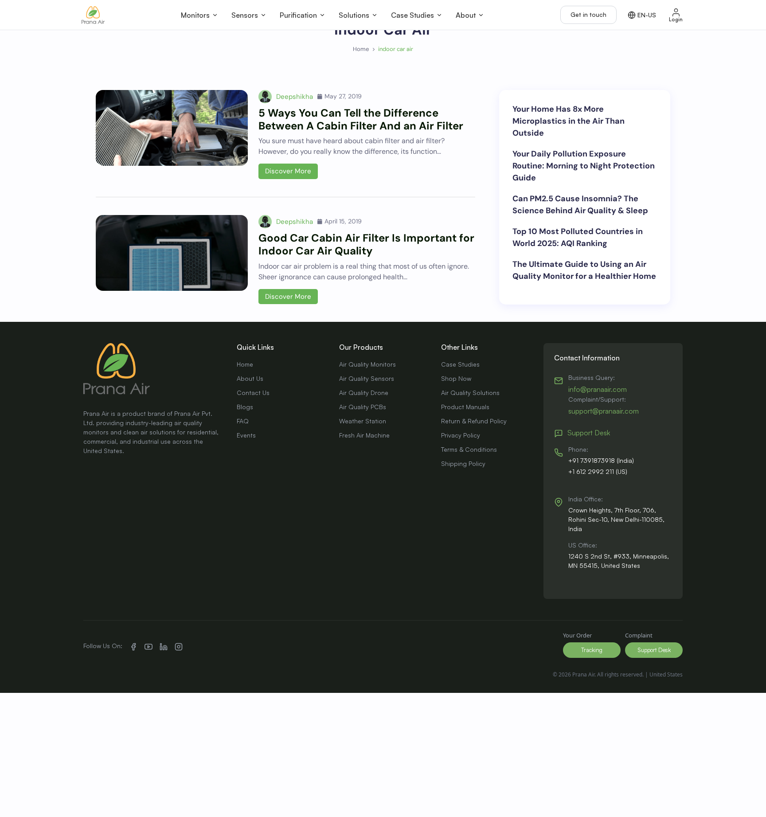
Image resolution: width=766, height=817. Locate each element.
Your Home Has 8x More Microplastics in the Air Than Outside (568, 121)
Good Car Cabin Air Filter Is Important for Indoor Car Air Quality (366, 244)
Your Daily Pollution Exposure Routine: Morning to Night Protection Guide (583, 166)
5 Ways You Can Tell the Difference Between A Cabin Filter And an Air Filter (360, 119)
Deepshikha (294, 96)
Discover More (288, 171)
